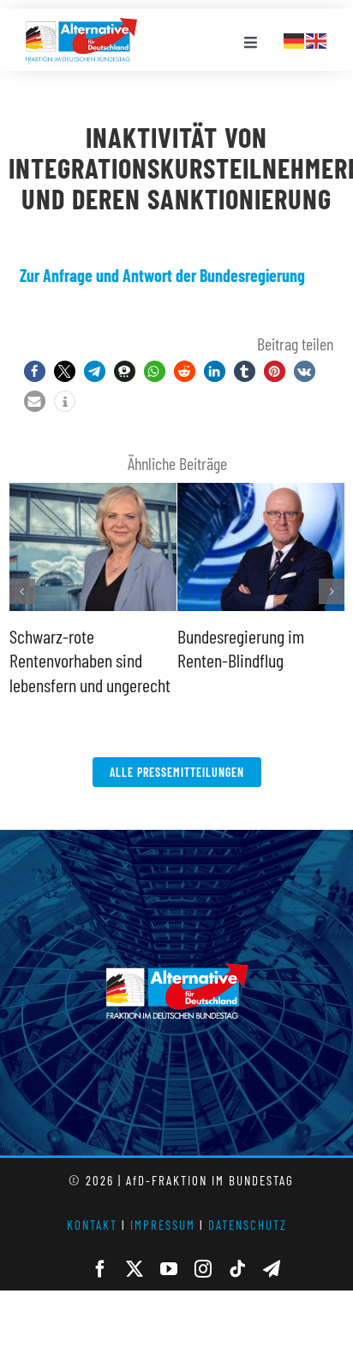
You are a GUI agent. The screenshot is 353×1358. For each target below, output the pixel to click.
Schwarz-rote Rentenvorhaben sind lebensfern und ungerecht (90, 660)
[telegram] (271, 1269)
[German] (295, 38)
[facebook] (100, 1269)
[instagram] (203, 1269)
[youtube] (168, 1269)
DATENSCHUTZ (247, 1224)
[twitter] (134, 1269)
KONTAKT (92, 1224)
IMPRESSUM (162, 1224)
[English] (317, 38)
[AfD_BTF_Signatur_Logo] (81, 26)
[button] (34, 371)
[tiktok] (237, 1269)
